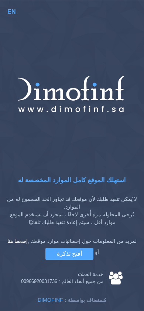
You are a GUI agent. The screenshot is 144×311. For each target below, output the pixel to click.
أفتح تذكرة (69, 254)
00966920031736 (39, 281)
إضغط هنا (17, 241)
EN (11, 11)
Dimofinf (50, 300)
